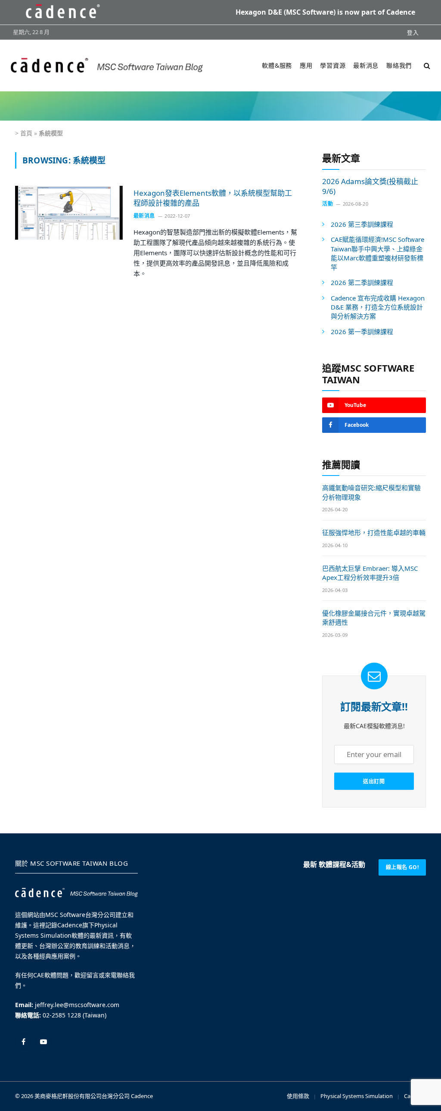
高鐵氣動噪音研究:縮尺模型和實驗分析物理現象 (371, 492)
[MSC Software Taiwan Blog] (107, 65)
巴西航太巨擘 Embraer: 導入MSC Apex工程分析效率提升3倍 (370, 573)
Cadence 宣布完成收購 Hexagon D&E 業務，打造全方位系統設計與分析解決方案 (378, 307)
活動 (327, 203)
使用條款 (298, 1096)
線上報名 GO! (402, 867)
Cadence (142, 1096)
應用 (306, 65)
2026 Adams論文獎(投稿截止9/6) (370, 186)
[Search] (426, 65)
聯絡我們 (399, 65)
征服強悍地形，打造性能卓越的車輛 (373, 532)
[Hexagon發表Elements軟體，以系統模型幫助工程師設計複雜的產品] (69, 213)
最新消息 (366, 65)
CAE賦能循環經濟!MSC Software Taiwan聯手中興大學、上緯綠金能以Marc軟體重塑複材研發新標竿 (377, 253)
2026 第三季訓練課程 (362, 224)
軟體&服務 (277, 65)
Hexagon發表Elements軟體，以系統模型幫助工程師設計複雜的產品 (213, 198)
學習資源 (332, 65)
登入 (413, 32)
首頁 (26, 133)
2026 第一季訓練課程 (362, 331)
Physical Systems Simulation (356, 1096)
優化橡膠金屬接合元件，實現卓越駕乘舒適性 (373, 617)
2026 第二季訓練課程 (362, 282)
